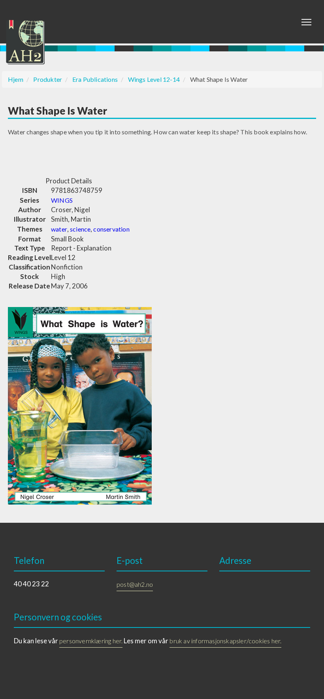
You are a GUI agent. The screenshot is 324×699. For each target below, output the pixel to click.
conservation (111, 229)
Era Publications (95, 79)
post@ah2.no (135, 584)
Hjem (15, 79)
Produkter (47, 79)
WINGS (62, 200)
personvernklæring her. (90, 640)
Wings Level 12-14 (154, 79)
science (80, 229)
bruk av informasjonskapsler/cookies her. (225, 640)
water (59, 229)
